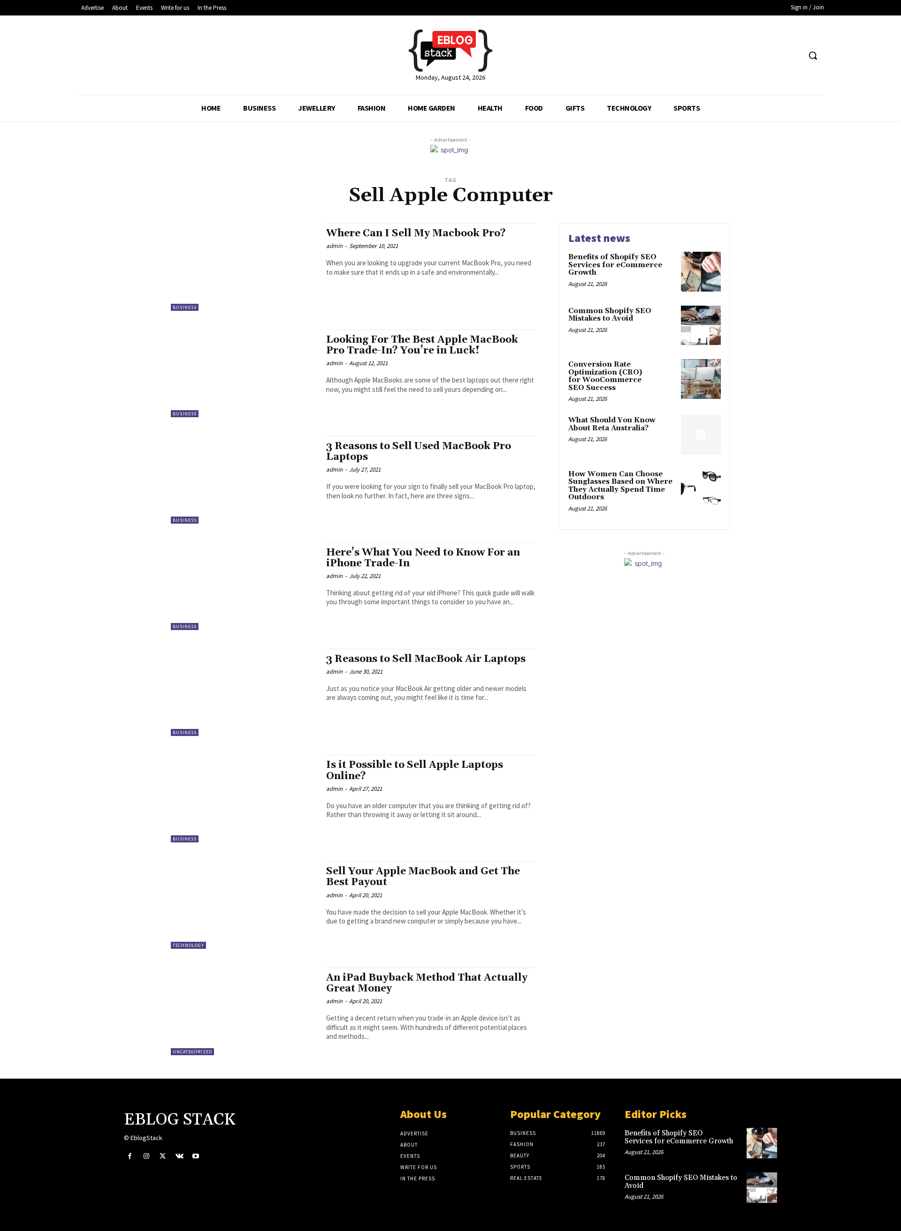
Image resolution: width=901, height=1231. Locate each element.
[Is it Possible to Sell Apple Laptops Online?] (244, 798)
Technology (188, 945)
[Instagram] (146, 1156)
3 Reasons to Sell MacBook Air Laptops (426, 659)
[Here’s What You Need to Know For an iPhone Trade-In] (244, 586)
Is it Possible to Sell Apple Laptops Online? (414, 770)
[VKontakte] (179, 1156)
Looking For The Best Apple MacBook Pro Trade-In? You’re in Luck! (422, 345)
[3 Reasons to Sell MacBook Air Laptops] (244, 692)
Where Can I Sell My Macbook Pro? (416, 233)
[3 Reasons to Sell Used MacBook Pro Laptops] (244, 480)
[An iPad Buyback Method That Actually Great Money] (244, 1011)
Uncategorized (192, 1052)
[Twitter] (162, 1156)
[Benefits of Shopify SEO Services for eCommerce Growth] (701, 272)
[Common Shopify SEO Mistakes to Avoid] (701, 325)
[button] (813, 55)
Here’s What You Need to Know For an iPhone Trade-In (423, 558)
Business (185, 307)
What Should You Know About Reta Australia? (612, 424)
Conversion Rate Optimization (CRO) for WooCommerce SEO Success (605, 376)
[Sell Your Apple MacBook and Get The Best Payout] (244, 905)
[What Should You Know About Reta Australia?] (701, 435)
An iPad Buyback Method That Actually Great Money (426, 983)
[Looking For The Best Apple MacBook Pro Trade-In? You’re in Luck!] (244, 373)
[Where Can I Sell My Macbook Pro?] (244, 267)
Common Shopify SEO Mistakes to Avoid (609, 315)
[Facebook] (130, 1156)
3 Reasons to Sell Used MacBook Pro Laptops (418, 451)
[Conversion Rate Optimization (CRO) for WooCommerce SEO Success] (701, 379)
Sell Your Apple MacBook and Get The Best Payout (423, 876)
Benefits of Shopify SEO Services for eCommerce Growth (615, 265)
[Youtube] (196, 1156)
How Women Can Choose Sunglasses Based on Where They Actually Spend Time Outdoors (620, 486)
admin (334, 246)
